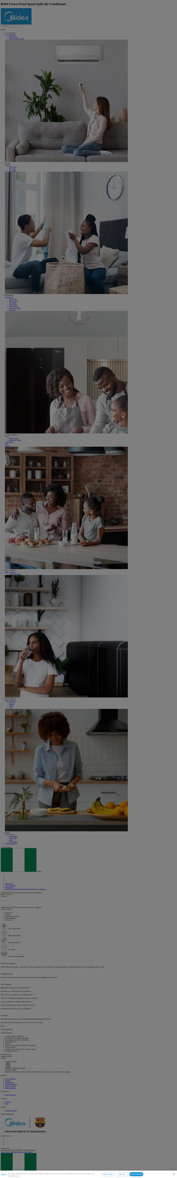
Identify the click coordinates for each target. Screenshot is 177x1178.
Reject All (122, 1174)
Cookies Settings (107, 1174)
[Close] (173, 1174)
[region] (88, 1174)
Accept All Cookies (136, 1174)
